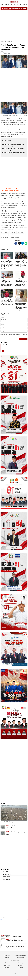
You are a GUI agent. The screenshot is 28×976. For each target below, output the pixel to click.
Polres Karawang (15, 237)
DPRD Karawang (6, 879)
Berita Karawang (5, 232)
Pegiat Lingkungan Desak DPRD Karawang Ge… (16, 827)
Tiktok (8, 967)
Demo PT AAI (20, 232)
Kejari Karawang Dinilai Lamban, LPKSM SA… (12, 936)
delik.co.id (13, 232)
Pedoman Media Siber (20, 955)
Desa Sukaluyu (4, 235)
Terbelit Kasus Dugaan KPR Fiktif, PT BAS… (15, 947)
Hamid (11, 235)
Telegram (21, 967)
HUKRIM (2, 935)
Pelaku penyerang (5, 237)
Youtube (21, 965)
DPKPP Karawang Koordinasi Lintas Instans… (12, 823)
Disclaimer (7, 955)
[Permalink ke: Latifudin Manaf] (2, 52)
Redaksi (7, 957)
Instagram (8, 965)
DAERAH (2, 821)
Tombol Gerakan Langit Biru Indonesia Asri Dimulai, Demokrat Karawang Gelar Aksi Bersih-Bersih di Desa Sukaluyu (13, 144)
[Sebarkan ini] (15, 243)
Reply (3, 351)
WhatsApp (21, 963)
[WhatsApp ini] (25, 243)
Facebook (8, 963)
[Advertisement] (14, 26)
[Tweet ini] (19, 243)
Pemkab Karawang (7, 876)
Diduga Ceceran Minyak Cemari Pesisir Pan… (15, 833)
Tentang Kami (20, 957)
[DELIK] (14, 2)
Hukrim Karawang (18, 235)
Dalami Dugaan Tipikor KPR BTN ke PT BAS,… (15, 941)
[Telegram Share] (22, 243)
